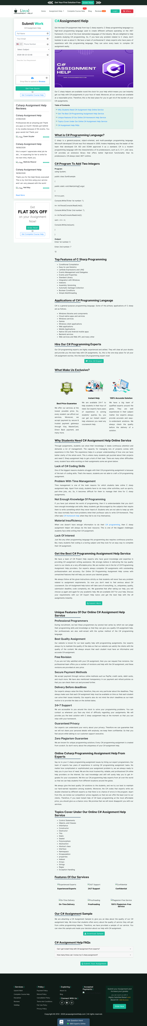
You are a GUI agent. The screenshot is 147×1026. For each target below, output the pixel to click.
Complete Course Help (76, 10)
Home (43, 11)
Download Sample (94, 933)
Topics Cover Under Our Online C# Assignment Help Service (82, 121)
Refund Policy (41, 994)
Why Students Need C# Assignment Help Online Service (81, 110)
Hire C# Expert (95, 361)
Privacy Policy (42, 1009)
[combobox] (19, 44)
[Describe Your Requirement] (33, 66)
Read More (20, 195)
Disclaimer (17, 998)
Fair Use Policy (42, 1005)
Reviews (100, 11)
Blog (90, 11)
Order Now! (32, 228)
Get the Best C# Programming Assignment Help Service (81, 114)
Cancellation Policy (43, 998)
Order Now (88, 3)
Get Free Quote (33, 88)
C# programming (112, 525)
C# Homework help (71, 516)
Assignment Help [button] (56, 11)
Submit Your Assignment (94, 964)
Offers (128, 11)
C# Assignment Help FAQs (68, 125)
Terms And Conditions (44, 1001)
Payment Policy (42, 990)
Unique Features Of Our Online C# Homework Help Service (82, 117)
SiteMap (17, 1005)
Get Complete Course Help (33, 95)
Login (115, 11)
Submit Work (95, 603)
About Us (63, 990)
